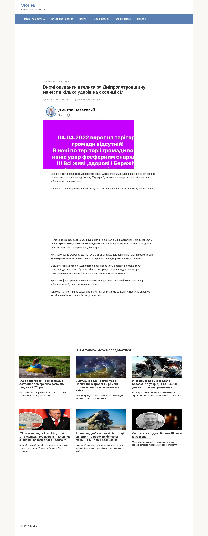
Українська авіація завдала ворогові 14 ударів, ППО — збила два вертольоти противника (155, 384)
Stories (28, 5)
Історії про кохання (62, 19)
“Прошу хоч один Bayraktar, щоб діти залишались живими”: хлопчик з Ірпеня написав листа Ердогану (44, 437)
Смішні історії (123, 19)
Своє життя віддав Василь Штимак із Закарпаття (157, 435)
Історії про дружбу (34, 19)
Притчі (82, 19)
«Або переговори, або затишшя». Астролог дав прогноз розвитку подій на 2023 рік (42, 384)
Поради (141, 19)
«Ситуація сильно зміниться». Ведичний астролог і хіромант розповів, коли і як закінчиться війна (97, 385)
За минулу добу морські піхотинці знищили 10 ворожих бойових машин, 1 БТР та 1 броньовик (100, 437)
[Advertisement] (104, 49)
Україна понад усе (91, 99)
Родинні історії (101, 19)
